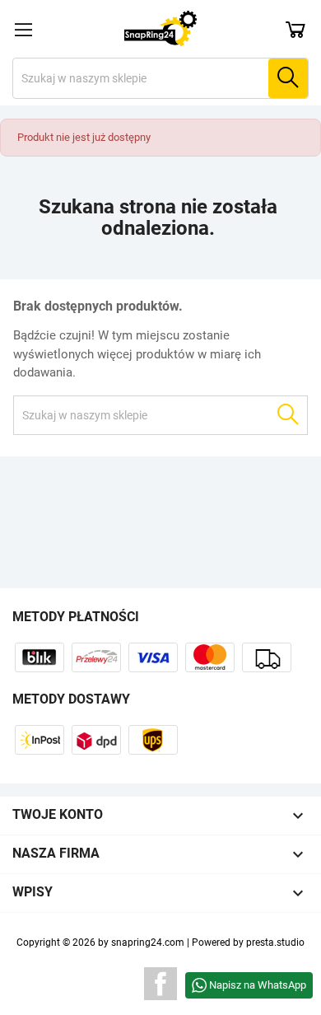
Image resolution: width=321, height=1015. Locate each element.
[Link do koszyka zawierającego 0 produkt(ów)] (295, 29)
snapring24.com (147, 942)
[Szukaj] (288, 78)
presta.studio (275, 942)
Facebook (160, 983)
